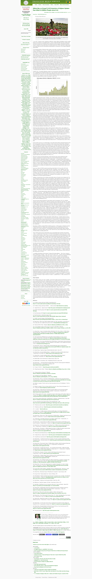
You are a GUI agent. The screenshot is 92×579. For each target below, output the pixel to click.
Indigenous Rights (24, 104)
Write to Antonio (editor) (64, 4)
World (26, 149)
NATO (29, 120)
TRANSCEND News (24, 155)
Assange (22, 78)
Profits (29, 129)
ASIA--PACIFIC (57, 12)
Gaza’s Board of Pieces (38, 553)
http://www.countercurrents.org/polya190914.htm (57, 426)
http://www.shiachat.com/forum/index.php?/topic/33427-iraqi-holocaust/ (46, 399)
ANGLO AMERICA (23, 181)
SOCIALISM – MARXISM (24, 217)
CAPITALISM (23, 215)
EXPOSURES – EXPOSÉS (25, 218)
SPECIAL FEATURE (24, 233)
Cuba (30, 85)
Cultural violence (26, 86)
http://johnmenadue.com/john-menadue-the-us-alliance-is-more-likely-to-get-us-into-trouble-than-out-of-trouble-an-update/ (51, 477)
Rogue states (24, 132)
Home (36, 4)
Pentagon (25, 128)
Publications (23, 51)
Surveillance (28, 137)
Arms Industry (28, 77)
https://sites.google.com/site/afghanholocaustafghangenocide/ (59, 307)
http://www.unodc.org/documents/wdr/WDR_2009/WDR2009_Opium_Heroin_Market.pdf (49, 316)
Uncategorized (23, 271)
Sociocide (22, 135)
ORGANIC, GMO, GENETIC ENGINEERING (25, 226)
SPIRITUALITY (23, 263)
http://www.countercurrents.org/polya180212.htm (47, 419)
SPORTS (22, 260)
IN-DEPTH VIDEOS (24, 269)
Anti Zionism (23, 77)
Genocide (27, 97)
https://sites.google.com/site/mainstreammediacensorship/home (57, 404)
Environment (24, 92)
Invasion (27, 109)
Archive (39, 4)
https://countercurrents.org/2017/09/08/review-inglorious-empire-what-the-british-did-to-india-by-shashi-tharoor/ (52, 347)
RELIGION (22, 234)
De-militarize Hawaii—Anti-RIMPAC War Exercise (43, 549)
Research (29, 131)
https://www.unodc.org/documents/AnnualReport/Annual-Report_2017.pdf (46, 303)
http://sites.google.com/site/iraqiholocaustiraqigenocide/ (56, 436)
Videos (52, 4)
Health (29, 100)
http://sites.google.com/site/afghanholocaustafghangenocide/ (59, 434)
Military (25, 118)
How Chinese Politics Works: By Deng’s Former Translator (25, 44)
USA (27, 141)
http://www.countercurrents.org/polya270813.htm (62, 423)
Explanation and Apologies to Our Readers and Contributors (26, 280)
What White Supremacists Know (40, 564)
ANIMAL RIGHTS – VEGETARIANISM (23, 256)
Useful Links (23, 295)
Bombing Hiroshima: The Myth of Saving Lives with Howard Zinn (25, 288)
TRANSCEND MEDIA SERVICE (46, 1)
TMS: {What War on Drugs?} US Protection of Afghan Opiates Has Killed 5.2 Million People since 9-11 (51, 529)
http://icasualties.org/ (43, 409)
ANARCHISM (23, 243)
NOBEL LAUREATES (24, 162)
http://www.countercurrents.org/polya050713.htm (54, 496)
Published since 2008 (52, 577)
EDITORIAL (22, 153)
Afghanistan (41, 522)
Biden (26, 78)
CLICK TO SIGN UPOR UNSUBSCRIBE (26, 25)
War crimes (26, 145)
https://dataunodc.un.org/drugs (62, 305)
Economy (24, 91)
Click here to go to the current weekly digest (41, 544)
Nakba (26, 120)
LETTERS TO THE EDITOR (25, 255)
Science (23, 133)
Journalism (23, 113)
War (22, 145)
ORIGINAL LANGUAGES (24, 268)
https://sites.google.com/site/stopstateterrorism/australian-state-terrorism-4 (52, 440)
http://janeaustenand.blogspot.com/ (43, 343)
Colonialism (24, 82)
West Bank (25, 147)
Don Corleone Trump (38, 556)
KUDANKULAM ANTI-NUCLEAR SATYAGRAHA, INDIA (25, 246)
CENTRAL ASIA (23, 194)
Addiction (37, 522)
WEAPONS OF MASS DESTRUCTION (24, 170)
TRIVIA (22, 248)
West (30, 146)
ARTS (22, 236)
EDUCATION (23, 193)
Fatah (23, 95)
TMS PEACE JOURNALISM (25, 161)
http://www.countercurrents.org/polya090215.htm (61, 504)
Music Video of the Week (24, 275)
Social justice (28, 134)
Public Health (28, 130)
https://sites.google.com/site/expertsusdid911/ (51, 367)
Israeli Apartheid (27, 110)
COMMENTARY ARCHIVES (25, 272)
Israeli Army (25, 111)
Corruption (29, 83)
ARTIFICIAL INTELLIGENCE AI (25, 214)
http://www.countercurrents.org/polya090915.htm (42, 430)
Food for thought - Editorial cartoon (26, 96)
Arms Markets (36, 547)
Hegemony (24, 101)
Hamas (26, 100)
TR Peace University (24, 66)
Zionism (29, 149)
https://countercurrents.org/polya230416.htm (56, 416)
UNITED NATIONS (23, 210)
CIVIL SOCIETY (23, 251)
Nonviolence (24, 121)
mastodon (49, 534)
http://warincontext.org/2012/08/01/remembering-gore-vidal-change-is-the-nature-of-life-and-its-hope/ (51, 402)
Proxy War (23, 130)
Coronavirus (23, 83)
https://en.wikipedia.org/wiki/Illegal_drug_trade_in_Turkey (59, 369)
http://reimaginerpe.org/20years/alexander (47, 387)
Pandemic (25, 127)
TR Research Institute (24, 68)
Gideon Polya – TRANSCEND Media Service (39, 14)
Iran (29, 109)
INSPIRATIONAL (23, 261)
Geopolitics (24, 99)
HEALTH (65, 12)
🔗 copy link (61, 534)
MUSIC (22, 250)
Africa (27, 75)
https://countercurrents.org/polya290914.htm (41, 392)
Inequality (29, 104)
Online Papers (23, 50)
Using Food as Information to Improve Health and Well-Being (45, 569)
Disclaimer (22, 297)
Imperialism (25, 103)
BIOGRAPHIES (23, 160)
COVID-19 (24, 84)
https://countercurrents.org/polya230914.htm (43, 450)
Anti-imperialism (28, 76)
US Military (27, 142)
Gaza (23, 97)
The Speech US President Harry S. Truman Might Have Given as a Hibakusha (26, 283)
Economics (27, 89)
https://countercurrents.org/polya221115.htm (41, 445)
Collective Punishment (27, 81)
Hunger (29, 102)
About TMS (57, 4)
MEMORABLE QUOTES (24, 180)
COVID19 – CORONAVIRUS (25, 258)
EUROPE (22, 195)
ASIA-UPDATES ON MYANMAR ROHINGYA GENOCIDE (25, 189)
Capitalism (23, 80)
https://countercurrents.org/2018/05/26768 (51, 453)
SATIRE (22, 229)
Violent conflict (28, 143)
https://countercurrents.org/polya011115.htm (41, 457)
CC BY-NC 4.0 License (68, 538)
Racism (22, 131)
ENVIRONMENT (23, 216)
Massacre (23, 116)
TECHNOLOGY (23, 175)
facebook (55, 534)
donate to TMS (47, 532)
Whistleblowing (24, 148)
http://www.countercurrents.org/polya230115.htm (62, 499)
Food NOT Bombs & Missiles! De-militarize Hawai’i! (43, 561)
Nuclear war (28, 121)
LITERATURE (23, 249)
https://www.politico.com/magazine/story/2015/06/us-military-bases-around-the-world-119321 (49, 493)
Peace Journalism (46, 4)
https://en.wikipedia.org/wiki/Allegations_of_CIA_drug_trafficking (45, 376)
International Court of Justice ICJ (26, 106)
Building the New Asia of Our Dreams (41, 560)
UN (26, 140)
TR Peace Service (23, 67)
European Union (24, 94)
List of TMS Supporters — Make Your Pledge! (26, 15)
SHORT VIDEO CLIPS (24, 270)
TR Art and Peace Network (25, 65)
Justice (27, 113)
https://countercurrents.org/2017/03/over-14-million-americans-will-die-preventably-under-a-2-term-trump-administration (51, 413)
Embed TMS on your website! (26, 305)
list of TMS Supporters (60, 532)
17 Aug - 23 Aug (26, 19)
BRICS (22, 192)
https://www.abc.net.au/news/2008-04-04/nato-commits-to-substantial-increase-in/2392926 (51, 469)
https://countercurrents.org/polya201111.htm (54, 353)
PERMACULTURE (23, 244)
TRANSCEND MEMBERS (24, 168)
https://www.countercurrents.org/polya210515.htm (42, 490)
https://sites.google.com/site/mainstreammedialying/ (53, 407)
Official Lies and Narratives (26, 123)
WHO (29, 148)
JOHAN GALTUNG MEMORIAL (25, 154)
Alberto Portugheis (23, 287)
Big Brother (29, 78)
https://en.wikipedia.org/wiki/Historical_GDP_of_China (58, 324)
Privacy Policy (23, 298)
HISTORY (61, 12)
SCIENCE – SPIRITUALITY (25, 259)
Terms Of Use (23, 296)
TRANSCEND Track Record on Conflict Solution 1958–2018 (25, 59)
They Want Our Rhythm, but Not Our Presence (42, 567)
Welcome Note (23, 52)
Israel (23, 110)
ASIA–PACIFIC (23, 186)
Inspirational (24, 105)
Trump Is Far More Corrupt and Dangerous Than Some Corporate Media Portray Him (50, 554)
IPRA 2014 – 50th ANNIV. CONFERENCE (24, 274)
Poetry (28, 128)
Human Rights (24, 102)
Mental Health (60, 522)
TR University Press (24, 69)
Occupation (24, 122)
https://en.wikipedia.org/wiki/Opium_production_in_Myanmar (44, 373)
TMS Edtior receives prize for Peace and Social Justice (25, 57)
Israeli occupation (26, 112)
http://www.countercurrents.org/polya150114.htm (42, 508)
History (28, 101)
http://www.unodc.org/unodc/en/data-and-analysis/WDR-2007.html (50, 310)
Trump (26, 139)
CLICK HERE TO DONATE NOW (26, 9)
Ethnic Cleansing (26, 93)
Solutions (26, 135)
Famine (29, 94)
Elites (28, 91)
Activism (23, 75)
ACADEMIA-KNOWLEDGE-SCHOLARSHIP (25, 213)
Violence (23, 143)
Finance (25, 95)
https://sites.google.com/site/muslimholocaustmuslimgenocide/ (59, 432)
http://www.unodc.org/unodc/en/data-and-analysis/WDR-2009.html (55, 313)
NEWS (22, 182)
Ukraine (23, 140)
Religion (25, 131)
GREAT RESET (23, 238)
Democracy (25, 87)
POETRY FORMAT (23, 264)
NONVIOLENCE (23, 167)
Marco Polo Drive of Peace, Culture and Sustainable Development (46, 565)
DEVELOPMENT (23, 242)
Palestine (27, 125)
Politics (23, 129)
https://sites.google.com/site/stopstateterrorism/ (51, 510)
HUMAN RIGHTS (23, 174)
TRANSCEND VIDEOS (24, 156)
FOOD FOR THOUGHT (24, 262)
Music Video (23, 120)
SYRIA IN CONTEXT (24, 209)
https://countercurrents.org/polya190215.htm (41, 365)
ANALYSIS (22, 173)
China (27, 80)
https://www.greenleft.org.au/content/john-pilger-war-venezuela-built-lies (46, 485)
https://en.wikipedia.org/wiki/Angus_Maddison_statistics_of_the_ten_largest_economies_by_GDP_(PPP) (51, 328)
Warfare (26, 146)
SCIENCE (22, 232)
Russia (28, 132)
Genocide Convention (26, 98)
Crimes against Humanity (25, 85)
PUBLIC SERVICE (23, 247)
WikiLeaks (22, 149)
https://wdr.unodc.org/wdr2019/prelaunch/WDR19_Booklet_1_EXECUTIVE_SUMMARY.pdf (50, 319)
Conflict (28, 82)
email (42, 534)
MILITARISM (23, 172)
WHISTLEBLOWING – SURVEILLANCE (24, 222)
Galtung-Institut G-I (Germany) (25, 70)
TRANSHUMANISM (24, 235)
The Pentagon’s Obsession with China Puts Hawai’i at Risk (44, 558)
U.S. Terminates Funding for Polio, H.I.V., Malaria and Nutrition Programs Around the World (51, 573)
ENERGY (22, 187)
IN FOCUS (22, 176)
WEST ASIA (22, 211)
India (29, 103)
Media (26, 116)
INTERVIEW (22, 237)
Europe (28, 93)
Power (26, 129)
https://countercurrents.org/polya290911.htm (54, 356)
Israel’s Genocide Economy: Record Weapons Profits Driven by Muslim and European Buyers (51, 550)
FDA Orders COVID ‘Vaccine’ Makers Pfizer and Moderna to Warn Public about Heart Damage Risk (51, 571)
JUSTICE (22, 183)
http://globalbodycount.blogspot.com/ (61, 322)
